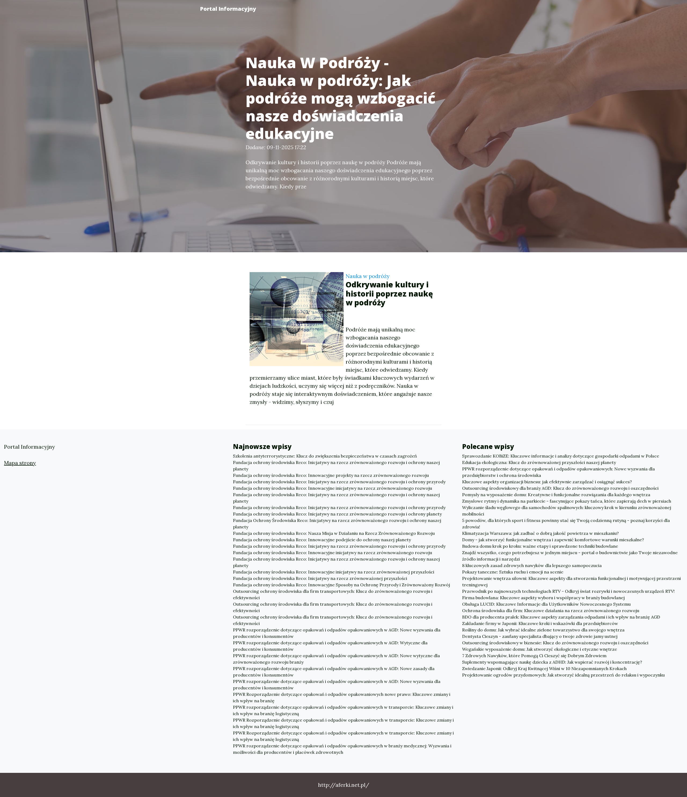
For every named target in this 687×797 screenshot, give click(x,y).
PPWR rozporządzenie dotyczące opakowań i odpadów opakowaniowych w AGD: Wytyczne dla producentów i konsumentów (330, 646)
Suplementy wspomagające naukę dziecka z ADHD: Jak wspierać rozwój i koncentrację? (552, 662)
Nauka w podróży (368, 276)
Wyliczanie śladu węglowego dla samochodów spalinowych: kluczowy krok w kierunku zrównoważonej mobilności (566, 511)
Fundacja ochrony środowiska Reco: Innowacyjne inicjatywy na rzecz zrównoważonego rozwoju (332, 488)
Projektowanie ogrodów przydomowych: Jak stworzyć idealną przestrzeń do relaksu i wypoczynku (563, 675)
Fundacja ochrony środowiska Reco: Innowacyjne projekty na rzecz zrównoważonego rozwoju (331, 475)
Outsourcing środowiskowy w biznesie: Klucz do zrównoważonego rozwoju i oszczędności (555, 642)
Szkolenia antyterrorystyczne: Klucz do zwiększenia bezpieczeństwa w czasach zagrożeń (325, 456)
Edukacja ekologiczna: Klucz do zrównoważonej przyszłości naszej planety (539, 462)
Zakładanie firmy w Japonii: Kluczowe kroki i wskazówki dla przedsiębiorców (540, 623)
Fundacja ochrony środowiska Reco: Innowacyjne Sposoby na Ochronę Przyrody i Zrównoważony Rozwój (341, 584)
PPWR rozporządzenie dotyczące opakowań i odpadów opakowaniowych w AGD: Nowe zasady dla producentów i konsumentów (333, 672)
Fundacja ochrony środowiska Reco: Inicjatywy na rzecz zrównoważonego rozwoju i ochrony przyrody (339, 481)
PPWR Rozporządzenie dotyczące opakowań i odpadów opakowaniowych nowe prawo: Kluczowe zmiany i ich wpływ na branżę (341, 697)
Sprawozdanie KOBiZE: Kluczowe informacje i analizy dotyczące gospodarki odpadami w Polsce (560, 456)
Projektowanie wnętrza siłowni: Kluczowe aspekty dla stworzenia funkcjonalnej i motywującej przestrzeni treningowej (571, 581)
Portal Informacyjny (228, 8)
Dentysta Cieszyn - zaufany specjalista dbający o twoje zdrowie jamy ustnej (539, 636)
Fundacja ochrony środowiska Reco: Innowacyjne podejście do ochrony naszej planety (322, 539)
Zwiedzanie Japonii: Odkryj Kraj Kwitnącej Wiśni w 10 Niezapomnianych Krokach (544, 668)
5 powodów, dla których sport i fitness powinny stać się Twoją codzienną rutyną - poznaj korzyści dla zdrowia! (566, 523)
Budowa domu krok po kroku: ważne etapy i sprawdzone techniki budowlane (540, 546)
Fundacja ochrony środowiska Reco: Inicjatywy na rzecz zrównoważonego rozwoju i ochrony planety (337, 514)
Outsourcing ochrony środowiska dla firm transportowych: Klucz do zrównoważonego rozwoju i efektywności (332, 594)
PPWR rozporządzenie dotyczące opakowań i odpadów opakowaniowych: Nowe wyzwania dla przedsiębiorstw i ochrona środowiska (558, 472)
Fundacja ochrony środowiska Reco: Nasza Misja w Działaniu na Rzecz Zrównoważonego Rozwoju (334, 533)
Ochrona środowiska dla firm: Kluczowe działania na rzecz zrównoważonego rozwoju (550, 610)
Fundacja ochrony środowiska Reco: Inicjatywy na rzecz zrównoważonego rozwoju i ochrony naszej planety (336, 465)
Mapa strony (20, 462)
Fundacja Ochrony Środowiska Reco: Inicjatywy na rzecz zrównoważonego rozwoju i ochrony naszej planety (337, 523)
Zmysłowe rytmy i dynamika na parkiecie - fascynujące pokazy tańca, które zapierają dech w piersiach (566, 501)
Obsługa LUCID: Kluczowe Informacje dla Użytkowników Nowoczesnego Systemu (546, 604)
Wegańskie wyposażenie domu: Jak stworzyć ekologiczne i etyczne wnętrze (539, 649)
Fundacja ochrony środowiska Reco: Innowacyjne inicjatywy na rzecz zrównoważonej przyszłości (333, 572)
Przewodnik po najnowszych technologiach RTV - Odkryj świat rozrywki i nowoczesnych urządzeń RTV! (568, 591)
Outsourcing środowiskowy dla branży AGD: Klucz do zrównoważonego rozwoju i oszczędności (560, 488)
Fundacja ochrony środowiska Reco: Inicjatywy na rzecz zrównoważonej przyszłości (320, 578)
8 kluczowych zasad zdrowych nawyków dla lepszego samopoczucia (532, 565)
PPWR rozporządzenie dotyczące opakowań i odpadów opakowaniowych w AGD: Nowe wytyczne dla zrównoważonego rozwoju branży (336, 659)
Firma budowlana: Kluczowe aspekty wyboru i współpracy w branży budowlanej (543, 597)
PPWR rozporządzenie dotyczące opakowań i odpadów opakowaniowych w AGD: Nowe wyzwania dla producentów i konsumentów (336, 633)
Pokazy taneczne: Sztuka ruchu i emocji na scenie (512, 572)
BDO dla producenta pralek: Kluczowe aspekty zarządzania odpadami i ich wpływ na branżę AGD (561, 617)
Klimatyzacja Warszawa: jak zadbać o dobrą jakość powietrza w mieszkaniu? (540, 533)
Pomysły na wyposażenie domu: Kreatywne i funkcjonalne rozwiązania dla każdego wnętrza (556, 494)
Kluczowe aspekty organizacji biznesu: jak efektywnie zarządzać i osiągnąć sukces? (547, 481)
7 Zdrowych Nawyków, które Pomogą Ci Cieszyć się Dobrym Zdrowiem (534, 655)
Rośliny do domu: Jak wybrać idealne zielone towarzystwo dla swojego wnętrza (543, 630)
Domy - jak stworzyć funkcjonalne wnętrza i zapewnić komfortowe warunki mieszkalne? (553, 539)
